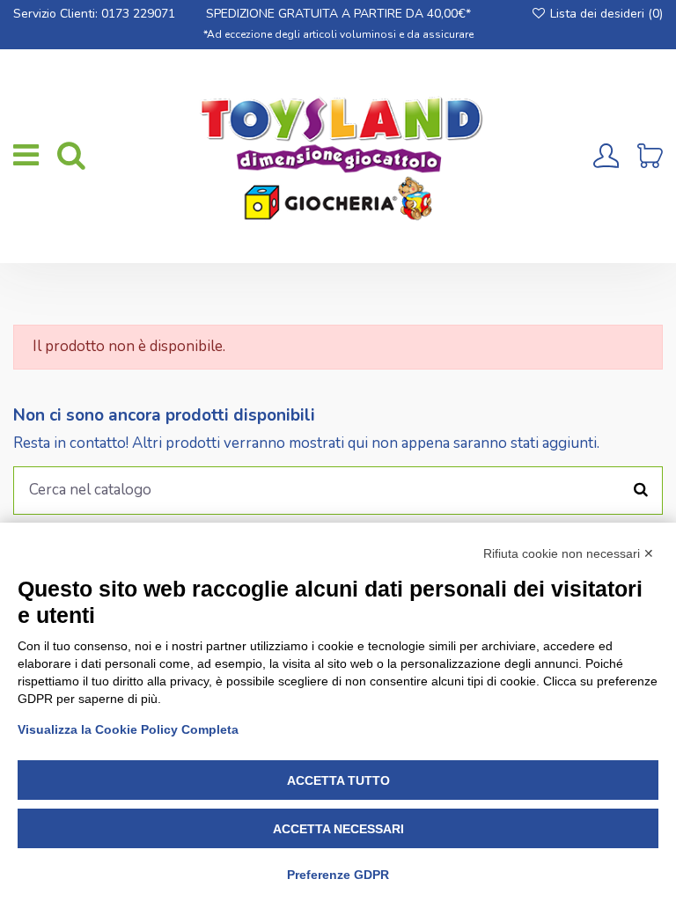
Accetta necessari (338, 829)
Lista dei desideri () (605, 13)
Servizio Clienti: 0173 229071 (94, 13)
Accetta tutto (338, 780)
